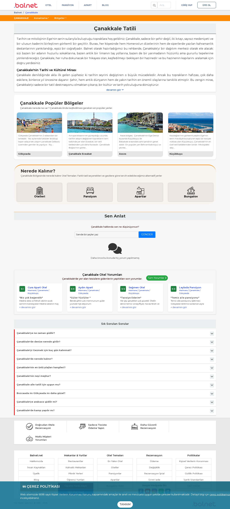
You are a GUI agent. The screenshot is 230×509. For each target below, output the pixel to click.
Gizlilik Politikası (194, 473)
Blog (105, 5)
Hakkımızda (36, 461)
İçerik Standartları (194, 479)
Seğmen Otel (137, 287)
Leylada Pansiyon (190, 287)
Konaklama (40, 18)
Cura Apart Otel (37, 287)
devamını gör (114, 89)
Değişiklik (154, 467)
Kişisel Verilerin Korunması (193, 461)
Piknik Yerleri (75, 473)
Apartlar (115, 479)
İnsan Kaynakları (36, 467)
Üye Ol (207, 5)
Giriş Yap (186, 5)
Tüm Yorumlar (156, 277)
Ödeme (154, 461)
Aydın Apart (85, 287)
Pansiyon (68, 5)
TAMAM (125, 504)
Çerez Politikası (193, 467)
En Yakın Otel (115, 461)
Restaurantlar (75, 461)
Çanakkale (21, 18)
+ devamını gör (27, 307)
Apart (88, 5)
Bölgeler (59, 18)
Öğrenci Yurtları (75, 479)
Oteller (115, 467)
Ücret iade (154, 479)
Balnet (18, 12)
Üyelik (36, 473)
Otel (48, 5)
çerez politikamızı (220, 494)
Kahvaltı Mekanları (75, 467)
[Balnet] (26, 5)
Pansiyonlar (115, 473)
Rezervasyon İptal (154, 473)
